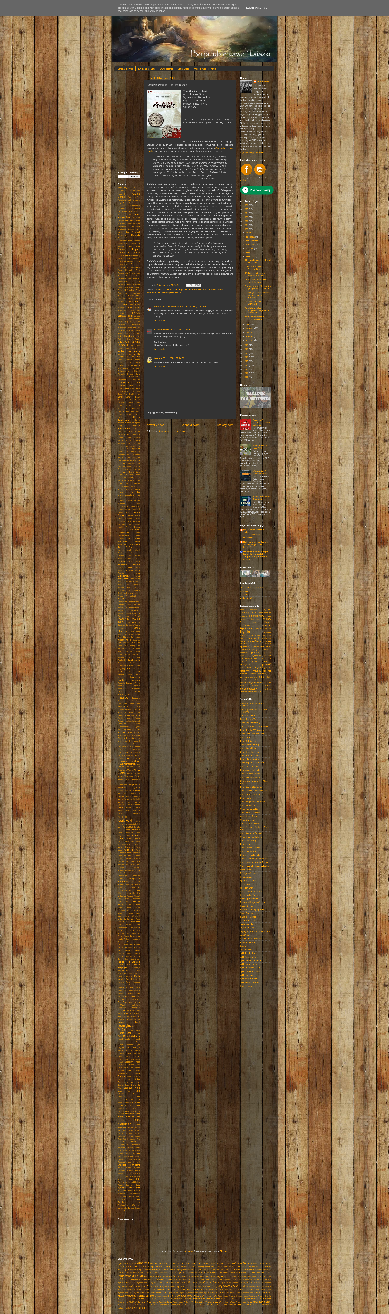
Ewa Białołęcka (134, 457)
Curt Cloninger (123, 391)
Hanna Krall (123, 512)
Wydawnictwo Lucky (263, 1289)
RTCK (157, 1276)
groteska (255, 622)
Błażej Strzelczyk (132, 333)
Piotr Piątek (123, 1002)
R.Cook (121, 1010)
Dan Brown (135, 391)
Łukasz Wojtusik (124, 1211)
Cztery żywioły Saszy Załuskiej (254, 866)
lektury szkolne (248, 638)
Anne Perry (131, 290)
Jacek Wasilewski (125, 559)
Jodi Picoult (122, 622)
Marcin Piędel (135, 799)
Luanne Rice (130, 761)
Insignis (267, 1267)
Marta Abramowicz (125, 847)
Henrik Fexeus (124, 527)
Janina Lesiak (134, 581)
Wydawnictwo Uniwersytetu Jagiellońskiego (153, 1302)
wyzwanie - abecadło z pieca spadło (164, 293)
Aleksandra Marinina (126, 229)
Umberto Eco (135, 1139)
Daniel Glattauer (125, 397)
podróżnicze (245, 650)
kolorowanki (245, 625)
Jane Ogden (123, 581)
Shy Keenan (135, 1068)
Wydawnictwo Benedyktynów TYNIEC (151, 1283)
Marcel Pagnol (128, 793)
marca (249, 332)
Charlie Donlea (133, 362)
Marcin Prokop (124, 802)
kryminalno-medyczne (263, 628)
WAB (120, 1279)
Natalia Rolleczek (124, 939)
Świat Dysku (246, 986)
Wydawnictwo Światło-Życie (147, 1305)
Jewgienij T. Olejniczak (127, 596)
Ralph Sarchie (133, 1019)
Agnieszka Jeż (134, 197)
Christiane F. (134, 377)
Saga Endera (246, 913)
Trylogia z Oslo (247, 928)
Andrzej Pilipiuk (129, 249)
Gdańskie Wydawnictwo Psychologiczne (192, 1267)
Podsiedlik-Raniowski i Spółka (243, 1272)
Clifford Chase (134, 385)
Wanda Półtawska (133, 1145)
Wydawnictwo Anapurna (243, 1280)
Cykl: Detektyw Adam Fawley (254, 726)
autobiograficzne (249, 612)
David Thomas (123, 411)
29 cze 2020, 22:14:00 (173, 358)
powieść (267, 653)
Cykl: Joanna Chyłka (250, 777)
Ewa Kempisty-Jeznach (127, 460)
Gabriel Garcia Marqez (126, 480)
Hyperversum (246, 877)
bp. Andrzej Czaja (124, 1191)
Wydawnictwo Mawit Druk (214, 1293)
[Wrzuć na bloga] (190, 285)
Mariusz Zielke (123, 841)
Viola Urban (123, 1142)
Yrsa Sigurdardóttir (129, 1179)
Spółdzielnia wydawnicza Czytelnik (200, 1276)
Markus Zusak (134, 844)
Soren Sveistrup (133, 1076)
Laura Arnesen (129, 735)
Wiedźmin (245, 935)
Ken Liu (130, 707)
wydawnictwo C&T (124, 1308)
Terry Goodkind (126, 1117)
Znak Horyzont (217, 1305)
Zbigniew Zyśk (133, 1185)
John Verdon (134, 637)
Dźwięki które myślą (249, 873)
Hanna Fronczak (124, 509)
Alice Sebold (128, 241)
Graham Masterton (129, 492)
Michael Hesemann (132, 899)
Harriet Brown (134, 516)
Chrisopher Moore (125, 371)
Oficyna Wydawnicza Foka (163, 1272)
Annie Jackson (132, 293)
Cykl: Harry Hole (248, 748)
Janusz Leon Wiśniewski (129, 584)
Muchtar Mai (123, 933)
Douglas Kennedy (129, 426)
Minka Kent (135, 922)
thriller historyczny (263, 680)
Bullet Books (217, 1263)
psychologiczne (262, 667)
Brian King (130, 330)
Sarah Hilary (129, 1059)
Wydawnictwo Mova (248, 1293)
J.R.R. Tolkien (134, 544)
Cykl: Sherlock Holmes (251, 837)
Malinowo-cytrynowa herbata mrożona (255, 274)
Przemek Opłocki (133, 1005)
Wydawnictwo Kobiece (161, 1289)
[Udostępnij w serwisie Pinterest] (199, 285)
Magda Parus (123, 779)
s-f (270, 674)
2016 (246, 357)
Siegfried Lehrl (124, 1070)
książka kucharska (263, 635)
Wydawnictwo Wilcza (227, 1302)
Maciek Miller (123, 776)
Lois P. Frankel (124, 755)
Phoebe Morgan (125, 993)
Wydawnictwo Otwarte (189, 1295)
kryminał (183, 289)
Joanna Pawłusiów (125, 613)
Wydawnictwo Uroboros (182, 1302)
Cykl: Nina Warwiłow (249, 823)
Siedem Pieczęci (248, 920)
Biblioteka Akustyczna (191, 1263)
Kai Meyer (121, 663)
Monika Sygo (135, 930)
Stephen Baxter (124, 1085)
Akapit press (130, 1263)
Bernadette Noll (134, 327)
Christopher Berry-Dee (129, 380)
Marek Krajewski (125, 819)
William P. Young (125, 1159)
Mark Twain (135, 841)
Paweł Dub (130, 979)
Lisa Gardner (123, 752)
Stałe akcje (183, 68)
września (250, 245)
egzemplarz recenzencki (251, 587)
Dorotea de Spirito (132, 423)
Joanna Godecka (133, 605)
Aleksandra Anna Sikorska (129, 223)
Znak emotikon (230, 1305)
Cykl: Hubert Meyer (249, 755)
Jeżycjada (245, 884)
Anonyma (121, 296)
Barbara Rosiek (125, 316)
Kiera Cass (122, 712)
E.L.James (136, 429)
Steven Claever (125, 1091)
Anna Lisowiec (134, 273)
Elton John (128, 440)
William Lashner (134, 1156)
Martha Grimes (133, 858)
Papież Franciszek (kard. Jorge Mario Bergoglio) (129, 965)
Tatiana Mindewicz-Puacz (129, 1114)
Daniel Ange (123, 394)
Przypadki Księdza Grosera (253, 902)
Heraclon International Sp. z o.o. (250, 1267)
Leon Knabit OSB (125, 741)
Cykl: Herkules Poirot (250, 752)
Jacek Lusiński (133, 550)
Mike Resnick (123, 922)
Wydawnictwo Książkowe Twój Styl (218, 1289)
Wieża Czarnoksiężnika (251, 939)
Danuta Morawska (125, 405)
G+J (173, 1267)
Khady (137, 709)
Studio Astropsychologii (232, 1276)
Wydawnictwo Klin (143, 1289)
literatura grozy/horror (251, 641)
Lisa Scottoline (134, 752)
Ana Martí (134, 246)
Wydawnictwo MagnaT (176, 1293)
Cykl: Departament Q (250, 723)
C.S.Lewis (123, 341)
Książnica (198, 1269)
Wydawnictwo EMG (169, 1287)
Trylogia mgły (246, 924)
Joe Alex (132, 622)
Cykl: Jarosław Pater (250, 774)
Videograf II (262, 1276)
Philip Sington (134, 991)
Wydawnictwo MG (158, 1293)
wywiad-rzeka (246, 692)
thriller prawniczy (249, 686)
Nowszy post (155, 425)
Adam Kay (122, 188)
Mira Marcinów (125, 925)
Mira (242, 1270)
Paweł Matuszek (133, 982)
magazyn (256, 644)
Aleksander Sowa (132, 221)
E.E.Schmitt (124, 428)
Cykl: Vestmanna (248, 851)
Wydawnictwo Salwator (181, 1299)
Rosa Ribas (135, 1042)
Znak (209, 1305)
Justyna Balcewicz (132, 654)
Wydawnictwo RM (264, 1296)
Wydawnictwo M (141, 1293)
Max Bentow (130, 864)
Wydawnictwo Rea (125, 1299)
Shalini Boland (123, 1065)
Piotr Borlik (130, 996)
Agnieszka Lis (124, 206)
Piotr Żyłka (122, 1005)
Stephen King (131, 1087)
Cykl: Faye (245, 737)
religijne (257, 670)
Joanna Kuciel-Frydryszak (129, 607)
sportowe (253, 677)
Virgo (269, 1276)
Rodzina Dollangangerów (252, 909)
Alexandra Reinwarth (129, 235)
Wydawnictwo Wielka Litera (204, 1302)
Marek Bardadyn (132, 810)
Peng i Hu (136, 985)
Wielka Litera (165, 1279)
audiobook (159, 289)
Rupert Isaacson (125, 1045)
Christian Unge (123, 377)
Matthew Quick (123, 861)
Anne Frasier (134, 287)
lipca (248, 253)
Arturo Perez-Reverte (126, 310)
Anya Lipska (134, 299)
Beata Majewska (125, 322)
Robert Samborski (125, 1039)
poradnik (256, 652)
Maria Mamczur (132, 830)
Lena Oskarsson (133, 738)
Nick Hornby (134, 945)
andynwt (189, 1251)
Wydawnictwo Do (124, 1287)
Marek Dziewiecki (129, 813)
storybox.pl (266, 1305)
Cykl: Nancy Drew (248, 816)
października (252, 241)
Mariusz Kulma (133, 838)
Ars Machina (167, 1263)
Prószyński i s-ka (130, 1276)
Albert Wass (124, 214)
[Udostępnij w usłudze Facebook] (196, 285)
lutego (249, 336)
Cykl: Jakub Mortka (249, 766)
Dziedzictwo (245, 869)
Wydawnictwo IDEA (253, 1287)
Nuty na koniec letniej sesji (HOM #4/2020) (258, 261)
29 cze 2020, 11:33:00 (180, 329)
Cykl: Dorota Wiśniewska (252, 730)
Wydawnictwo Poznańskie (247, 1296)
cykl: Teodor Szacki (249, 982)
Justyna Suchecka (125, 657)
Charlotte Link (123, 365)
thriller (261, 676)
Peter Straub (135, 988)
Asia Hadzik (263, 82)
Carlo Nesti (135, 345)
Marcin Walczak (133, 805)
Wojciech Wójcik (124, 1173)
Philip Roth (122, 991)
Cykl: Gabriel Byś (248, 741)
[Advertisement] (129, 121)
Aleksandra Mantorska (129, 226)
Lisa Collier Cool (133, 750)
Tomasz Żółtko (134, 1136)
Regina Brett (129, 1022)
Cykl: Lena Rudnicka (250, 794)
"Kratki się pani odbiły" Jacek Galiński (256, 281)
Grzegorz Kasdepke (132, 500)
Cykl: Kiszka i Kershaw (251, 787)
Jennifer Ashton (123, 593)
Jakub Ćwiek (133, 567)
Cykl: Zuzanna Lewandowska (254, 859)
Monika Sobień (123, 930)
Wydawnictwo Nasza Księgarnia (140, 1296)
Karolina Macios (125, 674)
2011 (246, 377)
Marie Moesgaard (125, 833)
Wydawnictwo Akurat (201, 1280)
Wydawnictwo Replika (142, 1299)
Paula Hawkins (133, 973)
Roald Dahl (125, 1033)
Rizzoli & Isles (246, 906)
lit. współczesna (264, 638)
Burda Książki (228, 1263)
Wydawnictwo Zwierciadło (127, 1305)
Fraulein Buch (161, 329)
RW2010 (163, 1276)
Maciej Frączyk (133, 773)
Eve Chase (126, 455)
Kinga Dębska (130, 715)
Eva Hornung (130, 452)
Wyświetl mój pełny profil (252, 153)
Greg (211, 1267)
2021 (246, 225)
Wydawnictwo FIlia (231, 1286)
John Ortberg (134, 634)
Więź (175, 1280)
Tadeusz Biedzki (215, 289)
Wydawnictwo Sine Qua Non (206, 1299)
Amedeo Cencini (130, 244)
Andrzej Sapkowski (129, 252)
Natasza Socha (133, 942)
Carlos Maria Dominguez (129, 348)
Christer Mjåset (133, 374)
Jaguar (125, 1269)
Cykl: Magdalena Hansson (252, 802)
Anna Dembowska (129, 261)
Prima (269, 1272)
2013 (246, 369)
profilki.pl (243, 180)
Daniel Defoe (134, 394)
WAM (126, 1279)
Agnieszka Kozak (124, 200)
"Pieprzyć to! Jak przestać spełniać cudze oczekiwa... (257, 295)
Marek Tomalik (123, 827)
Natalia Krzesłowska (132, 936)
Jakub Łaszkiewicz (125, 570)
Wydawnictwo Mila (233, 1293)
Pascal (197, 1272)
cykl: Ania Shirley (248, 957)
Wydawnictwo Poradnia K (227, 1296)
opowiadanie (246, 647)
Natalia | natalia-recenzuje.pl (168, 306)
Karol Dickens (133, 669)
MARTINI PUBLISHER (211, 1270)
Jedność (133, 1270)
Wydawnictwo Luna (125, 1293)
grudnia (250, 233)
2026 (246, 205)
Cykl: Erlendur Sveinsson (252, 734)
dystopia (243, 619)
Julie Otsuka (123, 651)
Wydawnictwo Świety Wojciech (171, 1305)
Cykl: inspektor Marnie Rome (254, 862)
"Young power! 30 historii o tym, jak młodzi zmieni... (258, 287)
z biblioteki (245, 594)
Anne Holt (122, 290)
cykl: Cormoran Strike (250, 960)
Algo (152, 1263)
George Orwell (123, 486)
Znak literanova (243, 1305)
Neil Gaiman (123, 945)
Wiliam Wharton (132, 1153)
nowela (268, 644)
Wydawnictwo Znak (260, 1301)
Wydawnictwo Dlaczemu (262, 1283)
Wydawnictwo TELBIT (126, 1302)
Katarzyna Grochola (129, 686)
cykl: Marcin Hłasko (249, 979)
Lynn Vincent (128, 770)
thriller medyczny (248, 683)
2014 (246, 365)
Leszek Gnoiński (133, 744)
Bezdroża (176, 1263)
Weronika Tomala (125, 1148)
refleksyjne (245, 671)
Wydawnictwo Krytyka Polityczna (188, 1289)
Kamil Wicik (130, 663)
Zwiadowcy (245, 950)
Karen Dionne (129, 666)
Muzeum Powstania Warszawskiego (254, 318)
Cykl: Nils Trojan (248, 820)
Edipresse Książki (133, 1266)
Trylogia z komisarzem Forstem (255, 931)
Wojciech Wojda (133, 1170)
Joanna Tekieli (133, 616)
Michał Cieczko (125, 907)
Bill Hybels (122, 330)
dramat (268, 616)
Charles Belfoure (125, 360)
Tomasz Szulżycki (125, 1133)
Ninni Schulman (125, 950)
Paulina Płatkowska (125, 976)
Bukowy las (207, 1263)
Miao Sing (136, 893)
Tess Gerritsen (129, 1122)
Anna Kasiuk (135, 267)
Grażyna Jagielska (125, 495)
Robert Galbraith (131, 1036)
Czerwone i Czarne (257, 1263)
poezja (255, 650)
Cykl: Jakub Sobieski (250, 770)
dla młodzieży (256, 615)
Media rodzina (233, 1269)
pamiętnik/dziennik (262, 647)
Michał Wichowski (132, 916)
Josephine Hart (129, 643)
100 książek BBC (147, 68)
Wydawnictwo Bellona (127, 1283)
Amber (158, 1263)
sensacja (202, 289)
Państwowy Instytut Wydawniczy (215, 1272)
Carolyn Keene (124, 354)
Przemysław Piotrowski (129, 1008)
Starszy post (225, 425)
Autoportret (166, 68)
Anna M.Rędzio (125, 276)
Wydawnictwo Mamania (194, 1293)
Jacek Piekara (133, 556)
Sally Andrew (134, 1053)
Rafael (169, 1276)
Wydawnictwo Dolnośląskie (146, 1286)
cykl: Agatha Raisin (249, 953)
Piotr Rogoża (134, 1002)
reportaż (267, 671)
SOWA (182, 1276)
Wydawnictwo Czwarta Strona (204, 1282)
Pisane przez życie (249, 899)
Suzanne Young (133, 1099)
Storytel (219, 1276)
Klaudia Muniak (133, 718)
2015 (246, 361)
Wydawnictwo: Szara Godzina (195, 1305)
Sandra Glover (124, 1056)
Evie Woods (135, 455)
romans (243, 674)
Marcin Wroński (125, 808)
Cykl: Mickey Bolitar (249, 809)
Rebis (175, 1276)
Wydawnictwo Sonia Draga (258, 1299)
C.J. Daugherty (126, 336)
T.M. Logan (134, 1105)
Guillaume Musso (129, 503)
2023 (246, 217)
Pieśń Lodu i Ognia (249, 895)
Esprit (152, 1266)
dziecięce (255, 619)
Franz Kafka (134, 472)
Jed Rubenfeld (134, 590)
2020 (246, 229)
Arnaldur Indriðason (125, 302)
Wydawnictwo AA (184, 1280)
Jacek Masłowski (125, 553)
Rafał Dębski (130, 1011)
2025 (246, 209)
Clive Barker (123, 388)
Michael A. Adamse (125, 896)
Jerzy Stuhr (135, 593)
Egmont (146, 1267)
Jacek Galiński (125, 547)
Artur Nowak (134, 307)
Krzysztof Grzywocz (126, 732)
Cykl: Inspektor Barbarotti (252, 763)
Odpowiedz (159, 320)
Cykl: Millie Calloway (250, 812)
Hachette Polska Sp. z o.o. (225, 1267)
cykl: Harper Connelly (250, 971)
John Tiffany (123, 637)
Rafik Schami (123, 1016)
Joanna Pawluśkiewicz (129, 610)
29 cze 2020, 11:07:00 (195, 306)
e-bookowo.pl (257, 1305)
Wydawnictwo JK (129, 1289)
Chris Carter (135, 368)
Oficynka (179, 1272)
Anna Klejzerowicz (125, 270)
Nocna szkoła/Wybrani (251, 891)
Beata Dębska (134, 319)
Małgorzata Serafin (132, 884)
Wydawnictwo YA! (242, 1302)
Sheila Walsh (123, 1068)
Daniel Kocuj (129, 400)
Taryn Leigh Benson (132, 1111)
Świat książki (139, 1307)
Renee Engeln (134, 1030)
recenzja (193, 289)
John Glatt (135, 631)
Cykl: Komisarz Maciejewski (253, 791)
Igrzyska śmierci (248, 880)
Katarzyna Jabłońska (129, 691)
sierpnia (250, 249)
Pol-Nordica (261, 1272)
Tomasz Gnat (128, 1127)
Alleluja (246, 559)
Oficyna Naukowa (145, 1272)
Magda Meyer (134, 776)
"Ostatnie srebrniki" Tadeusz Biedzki (254, 268)
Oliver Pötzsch (133, 953)
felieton (243, 622)
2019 (246, 345)
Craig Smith (135, 388)
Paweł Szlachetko (124, 985)
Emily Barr (131, 443)
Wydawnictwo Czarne (176, 1282)
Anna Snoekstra (133, 284)
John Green (122, 634)
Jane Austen (135, 579)
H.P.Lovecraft (123, 506)
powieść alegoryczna (250, 656)
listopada (250, 237)
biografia (243, 616)
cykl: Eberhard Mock (250, 968)
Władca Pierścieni (248, 942)
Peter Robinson (123, 988)
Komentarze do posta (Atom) (172, 431)
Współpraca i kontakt (205, 68)
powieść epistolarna (262, 658)
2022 (246, 221)
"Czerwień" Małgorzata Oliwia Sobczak (261, 422)
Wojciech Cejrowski (132, 1162)
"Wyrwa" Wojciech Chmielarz (254, 302)
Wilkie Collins (122, 1156)
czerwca (250, 257)
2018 (246, 349)
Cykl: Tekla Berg (248, 840)
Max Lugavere (133, 867)
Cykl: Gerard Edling (249, 745)
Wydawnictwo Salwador (161, 1299)
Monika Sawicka (134, 927)
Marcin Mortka (123, 799)
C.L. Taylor (133, 339)
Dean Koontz (135, 411)
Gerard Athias (133, 489)
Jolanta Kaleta (124, 640)
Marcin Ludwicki (133, 796)
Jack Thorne (134, 561)
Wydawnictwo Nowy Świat (166, 1296)
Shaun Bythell (134, 1065)
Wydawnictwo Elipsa (185, 1287)
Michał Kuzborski (125, 913)
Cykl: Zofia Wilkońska (250, 855)
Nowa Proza (260, 1270)
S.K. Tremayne (133, 1048)
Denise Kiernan (125, 414)
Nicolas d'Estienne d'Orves (129, 948)
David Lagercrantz (132, 408)
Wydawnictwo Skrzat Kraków (232, 1299)
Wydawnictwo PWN (209, 1296)
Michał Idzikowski (133, 910)
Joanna (158, 358)
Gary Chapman (133, 483)
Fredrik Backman (125, 475)
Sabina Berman (125, 1050)
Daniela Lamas (133, 403)
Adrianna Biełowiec (128, 191)
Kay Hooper (129, 704)
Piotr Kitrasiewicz (133, 999)
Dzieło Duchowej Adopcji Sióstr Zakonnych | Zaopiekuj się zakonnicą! (256, 554)
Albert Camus (134, 211)
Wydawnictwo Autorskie (262, 1280)
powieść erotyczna (249, 661)
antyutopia (267, 610)
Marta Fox (128, 850)
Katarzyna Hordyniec (129, 689)
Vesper (254, 1276)
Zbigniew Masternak (125, 1182)
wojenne (268, 689)
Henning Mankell (133, 524)
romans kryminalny (258, 674)
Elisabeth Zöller (124, 437)
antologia (253, 610)
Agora (121, 1263)
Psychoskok (149, 1276)
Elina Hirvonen (133, 435)
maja (248, 324)
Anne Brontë (123, 287)
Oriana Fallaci (123, 956)
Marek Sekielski (134, 824)
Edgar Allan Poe (125, 432)
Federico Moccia (133, 466)
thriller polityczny (264, 683)
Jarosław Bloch (124, 587)
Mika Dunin (135, 919)
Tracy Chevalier (124, 1139)
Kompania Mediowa (144, 1270)
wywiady (258, 692)
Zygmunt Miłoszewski (129, 1188)
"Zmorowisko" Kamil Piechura (260, 472)
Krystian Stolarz (133, 729)
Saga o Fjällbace (248, 917)
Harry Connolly (125, 518)
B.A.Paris (136, 313)
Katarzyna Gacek (133, 683)
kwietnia (250, 328)
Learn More (253, 7)
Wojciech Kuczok (125, 1168)
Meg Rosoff (128, 890)
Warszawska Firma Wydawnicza (144, 1280)
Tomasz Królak (134, 1130)
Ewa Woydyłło (129, 463)
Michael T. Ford (133, 904)
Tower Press (246, 1276)
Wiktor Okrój (128, 1150)
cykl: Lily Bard (246, 975)
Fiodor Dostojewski (125, 469)
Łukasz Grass (134, 1208)
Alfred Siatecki (124, 238)
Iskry (120, 1270)
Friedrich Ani (134, 478)
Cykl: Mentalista (247, 805)
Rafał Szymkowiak (132, 1014)
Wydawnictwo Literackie (243, 1289)
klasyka (267, 622)
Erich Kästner (129, 446)
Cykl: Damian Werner (250, 719)
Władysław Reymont (132, 1176)
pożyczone (245, 591)
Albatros (143, 1263)
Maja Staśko (128, 790)
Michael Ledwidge (125, 901)
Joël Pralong (130, 646)
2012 (246, 373)
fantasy (267, 619)
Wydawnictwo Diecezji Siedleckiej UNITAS (236, 1283)
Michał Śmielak (123, 919)
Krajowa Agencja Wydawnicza (181, 1270)
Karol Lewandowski (129, 671)
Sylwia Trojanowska (125, 1102)
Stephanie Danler (133, 1082)
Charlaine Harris (133, 357)
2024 (246, 213)
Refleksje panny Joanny (255, 542)
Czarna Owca (241, 1263)
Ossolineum (189, 1272)
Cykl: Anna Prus (247, 715)
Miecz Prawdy (246, 888)
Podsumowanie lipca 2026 (260, 446)
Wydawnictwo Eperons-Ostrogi (205, 1287)
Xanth (243, 946)
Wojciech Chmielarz (129, 1165)
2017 (246, 353)
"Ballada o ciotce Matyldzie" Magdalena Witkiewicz (257, 310)
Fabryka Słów (163, 1266)
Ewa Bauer (122, 457)
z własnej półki (247, 598)
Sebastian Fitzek (132, 1062)
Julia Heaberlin (134, 648)
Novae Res (250, 1270)
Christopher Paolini (126, 383)
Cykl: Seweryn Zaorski (251, 833)
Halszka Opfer (134, 506)
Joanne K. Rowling (129, 619)
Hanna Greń (135, 509)
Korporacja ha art (160, 1269)
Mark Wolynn (123, 844)
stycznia (250, 340)
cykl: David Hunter (249, 964)
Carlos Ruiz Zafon (129, 351)
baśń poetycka (265, 613)
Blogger (223, 1251)
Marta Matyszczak (125, 856)
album (242, 610)
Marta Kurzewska (133, 853)
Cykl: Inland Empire (249, 759)
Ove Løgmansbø (132, 959)
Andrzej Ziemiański (126, 256)
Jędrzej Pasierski (133, 660)
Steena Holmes (125, 1079)
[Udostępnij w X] (193, 285)
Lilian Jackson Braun (125, 747)
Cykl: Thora (245, 844)
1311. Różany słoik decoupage (251, 536)
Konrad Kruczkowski (126, 721)
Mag (223, 1269)
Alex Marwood (132, 232)
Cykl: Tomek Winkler (250, 848)
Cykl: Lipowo (246, 798)
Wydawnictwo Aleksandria (222, 1280)
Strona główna (125, 68)
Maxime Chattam (124, 870)
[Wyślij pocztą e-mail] (187, 285)
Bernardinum (172, 289)
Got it (268, 7)
